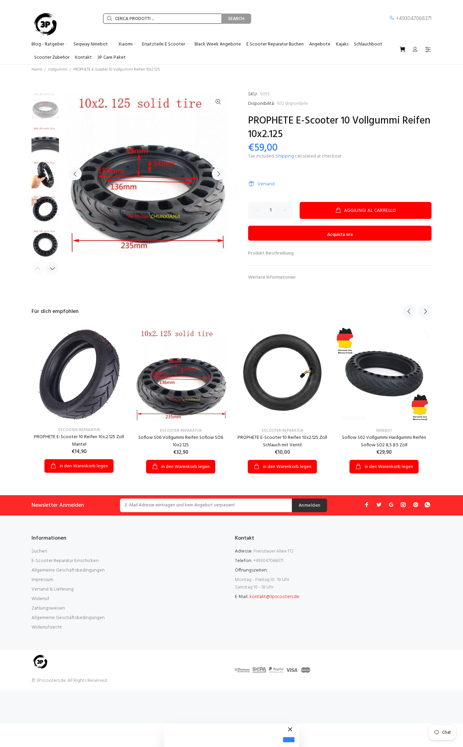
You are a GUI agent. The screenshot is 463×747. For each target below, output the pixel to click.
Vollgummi (57, 69)
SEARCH (236, 19)
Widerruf (40, 599)
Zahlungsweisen (48, 608)
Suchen (39, 551)
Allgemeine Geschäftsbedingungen (68, 570)
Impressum (42, 580)
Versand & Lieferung (53, 589)
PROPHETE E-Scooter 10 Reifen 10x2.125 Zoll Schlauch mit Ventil (282, 441)
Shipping (285, 156)
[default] (289, 739)
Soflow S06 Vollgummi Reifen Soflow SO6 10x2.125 (180, 441)
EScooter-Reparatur (79, 430)
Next (218, 173)
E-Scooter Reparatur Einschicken (65, 561)
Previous (75, 173)
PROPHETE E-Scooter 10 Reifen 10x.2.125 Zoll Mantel (79, 440)
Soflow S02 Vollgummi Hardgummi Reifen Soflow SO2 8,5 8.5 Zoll (384, 441)
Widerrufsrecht (47, 627)
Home (37, 69)
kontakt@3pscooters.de (274, 597)
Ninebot (384, 430)
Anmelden (309, 505)
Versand (266, 184)
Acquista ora (340, 235)
